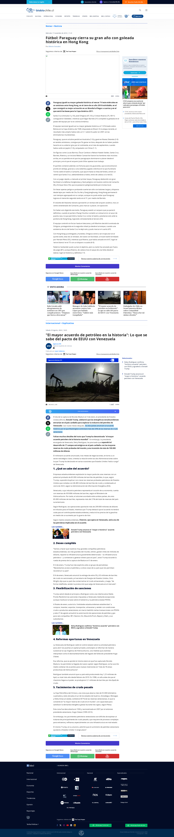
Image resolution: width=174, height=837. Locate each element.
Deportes (67, 16)
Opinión (84, 16)
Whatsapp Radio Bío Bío (137, 825)
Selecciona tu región (36, 2)
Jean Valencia (60, 351)
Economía (58, 16)
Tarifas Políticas (32, 824)
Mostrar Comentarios (82, 266)
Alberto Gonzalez (54, 46)
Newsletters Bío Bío (90, 2)
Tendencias (76, 16)
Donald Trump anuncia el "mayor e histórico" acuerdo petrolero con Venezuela (92, 531)
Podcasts (30, 16)
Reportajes (31, 811)
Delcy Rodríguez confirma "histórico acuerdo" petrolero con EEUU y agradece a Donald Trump (95, 627)
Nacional (38, 16)
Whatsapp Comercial (101, 825)
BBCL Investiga (94, 16)
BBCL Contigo (105, 16)
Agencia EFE (57, 344)
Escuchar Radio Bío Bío (135, 2)
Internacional (48, 16)
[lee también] (61, 534)
